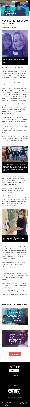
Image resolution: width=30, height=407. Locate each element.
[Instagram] (11, 367)
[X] (14, 366)
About (15, 377)
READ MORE (15, 354)
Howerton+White (21, 397)
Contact (15, 385)
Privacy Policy (15, 380)
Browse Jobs (15, 375)
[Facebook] (16, 367)
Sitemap (15, 383)
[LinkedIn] (19, 367)
